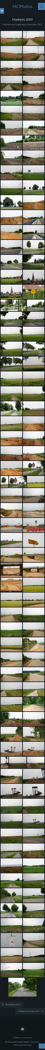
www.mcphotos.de (25, 1037)
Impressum (34, 1042)
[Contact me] (22, 1029)
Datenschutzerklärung (22, 1045)
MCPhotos (22, 6)
